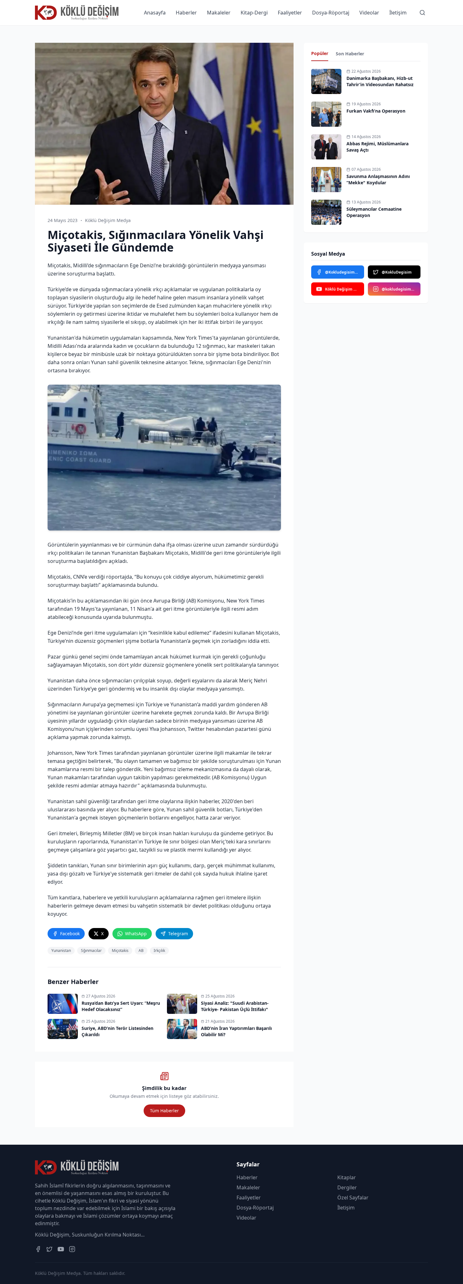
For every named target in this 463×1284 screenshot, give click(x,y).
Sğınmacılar (91, 950)
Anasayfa (155, 12)
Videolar (369, 12)
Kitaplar (346, 1177)
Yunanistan (61, 950)
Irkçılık (159, 950)
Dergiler (347, 1187)
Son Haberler (350, 54)
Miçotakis (120, 950)
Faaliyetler (290, 12)
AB (141, 950)
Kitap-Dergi (254, 12)
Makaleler (219, 12)
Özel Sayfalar (353, 1197)
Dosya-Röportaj (330, 12)
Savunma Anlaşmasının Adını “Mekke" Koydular (378, 179)
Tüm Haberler (164, 1111)
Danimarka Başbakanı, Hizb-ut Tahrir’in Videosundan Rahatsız (380, 81)
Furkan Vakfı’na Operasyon (375, 111)
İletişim (398, 12)
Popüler (319, 53)
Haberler (186, 12)
